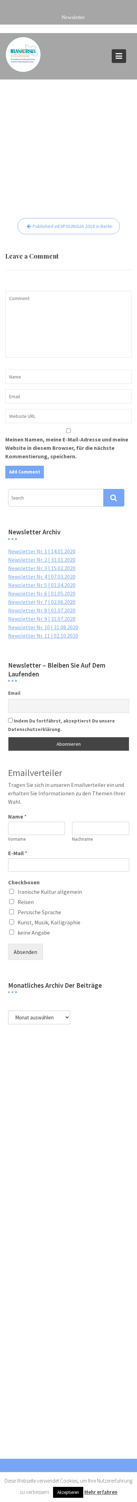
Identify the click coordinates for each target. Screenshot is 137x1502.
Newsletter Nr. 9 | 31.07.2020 (42, 618)
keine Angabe (34, 932)
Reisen (26, 901)
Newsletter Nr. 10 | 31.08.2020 (43, 627)
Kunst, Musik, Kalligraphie (49, 922)
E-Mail (17, 853)
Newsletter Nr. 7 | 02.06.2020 (42, 601)
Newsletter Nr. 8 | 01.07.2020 (42, 610)
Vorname (17, 839)
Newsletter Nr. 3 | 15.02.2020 (42, 568)
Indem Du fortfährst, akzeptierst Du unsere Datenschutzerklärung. (61, 725)
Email (14, 693)
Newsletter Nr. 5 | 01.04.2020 (42, 584)
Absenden (25, 951)
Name (17, 816)
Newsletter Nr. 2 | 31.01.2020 (42, 559)
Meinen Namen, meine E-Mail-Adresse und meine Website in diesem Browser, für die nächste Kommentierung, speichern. (66, 448)
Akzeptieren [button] (68, 1492)
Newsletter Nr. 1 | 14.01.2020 (42, 551)
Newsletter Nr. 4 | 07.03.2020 (42, 576)
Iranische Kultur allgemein (50, 891)
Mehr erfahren (100, 1492)
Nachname (82, 839)
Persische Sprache (39, 912)
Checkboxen (24, 882)
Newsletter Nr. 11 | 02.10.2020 (43, 635)
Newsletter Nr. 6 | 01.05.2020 (42, 593)
